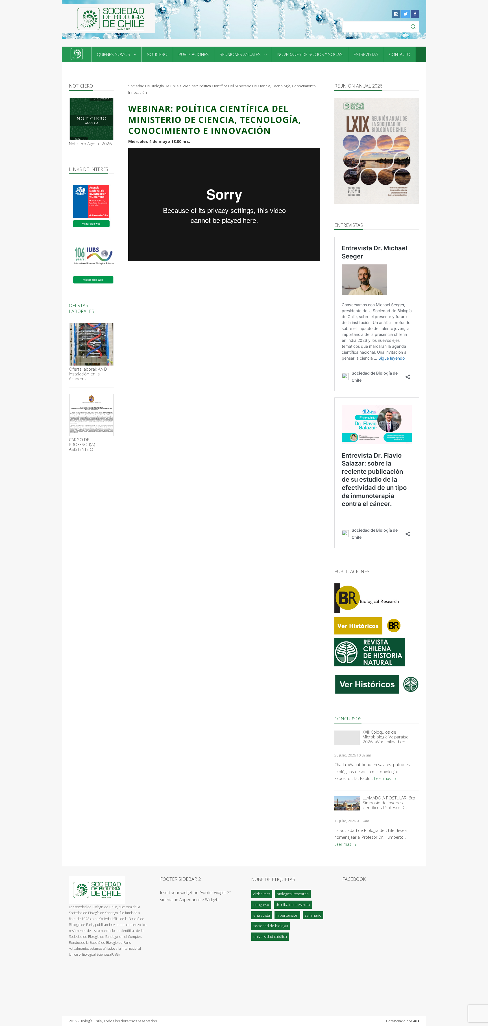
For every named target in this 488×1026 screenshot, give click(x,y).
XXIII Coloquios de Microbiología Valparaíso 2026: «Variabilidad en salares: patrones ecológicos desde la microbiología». (390, 737)
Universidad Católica (270, 936)
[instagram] (396, 14)
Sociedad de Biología (270, 925)
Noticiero (157, 54)
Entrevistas (366, 54)
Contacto (399, 54)
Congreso (261, 904)
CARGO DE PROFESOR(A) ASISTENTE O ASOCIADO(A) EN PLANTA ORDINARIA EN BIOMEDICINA (90, 444)
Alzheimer (261, 893)
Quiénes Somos (113, 54)
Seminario (313, 915)
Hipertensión (287, 915)
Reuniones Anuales (240, 54)
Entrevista (261, 915)
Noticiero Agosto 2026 (90, 143)
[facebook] (415, 14)
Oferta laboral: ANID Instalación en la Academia (88, 374)
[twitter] (405, 14)
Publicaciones (193, 54)
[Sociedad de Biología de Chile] (108, 18)
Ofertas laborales (81, 308)
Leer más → (385, 778)
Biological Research (293, 893)
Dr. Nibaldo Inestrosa (293, 904)
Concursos (347, 719)
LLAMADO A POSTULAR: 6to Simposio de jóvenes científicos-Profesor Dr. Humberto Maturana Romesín (389, 802)
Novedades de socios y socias (310, 54)
